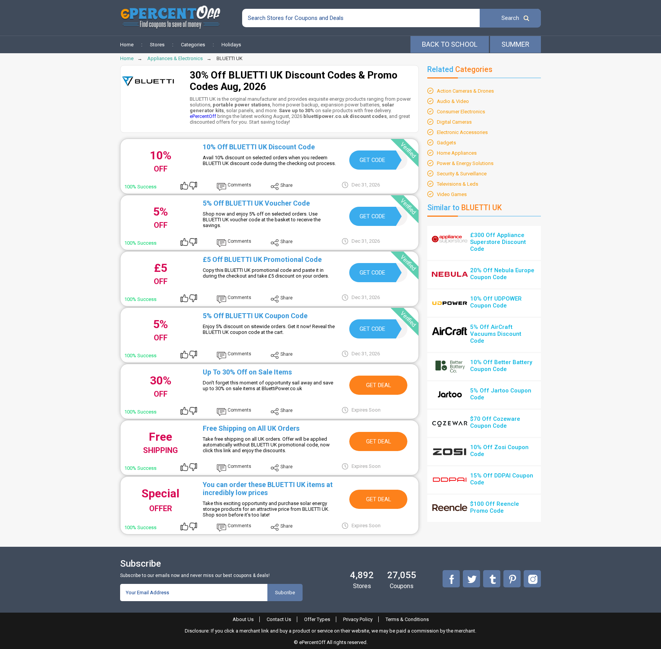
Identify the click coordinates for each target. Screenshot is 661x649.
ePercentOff (203, 116)
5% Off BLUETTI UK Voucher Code (256, 203)
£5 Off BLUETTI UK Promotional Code (262, 259)
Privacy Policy (358, 619)
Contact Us (279, 619)
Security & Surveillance (462, 174)
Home (127, 44)
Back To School (449, 44)
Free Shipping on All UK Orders (251, 428)
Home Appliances (457, 153)
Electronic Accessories (462, 132)
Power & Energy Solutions (465, 163)
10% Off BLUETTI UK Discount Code (259, 147)
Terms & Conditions (407, 619)
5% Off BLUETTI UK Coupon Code (255, 316)
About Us (243, 619)
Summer (515, 44)
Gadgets (446, 142)
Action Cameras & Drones (465, 91)
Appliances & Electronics (175, 58)
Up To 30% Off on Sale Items (247, 372)
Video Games (452, 194)
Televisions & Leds (457, 184)
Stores (157, 44)
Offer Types (317, 619)
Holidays (231, 44)
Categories (193, 44)
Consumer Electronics (461, 111)
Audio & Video (453, 101)
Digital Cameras (454, 122)
